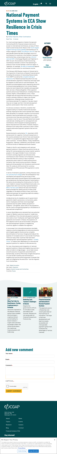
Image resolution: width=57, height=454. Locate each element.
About (8, 418)
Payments (15, 267)
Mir (26, 133)
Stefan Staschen (13, 37)
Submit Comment (13, 391)
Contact (21, 428)
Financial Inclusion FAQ (13, 431)
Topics (8, 421)
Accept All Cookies (33, 451)
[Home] (10, 3)
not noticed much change (14, 174)
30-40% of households (27, 66)
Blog (7, 428)
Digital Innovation (14, 265)
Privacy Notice (21, 448)
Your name (9, 353)
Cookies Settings (22, 451)
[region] (28, 445)
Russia (14, 271)
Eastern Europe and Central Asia (19, 269)
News (20, 418)
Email (7, 359)
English (35, 4)
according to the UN (28, 51)
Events (21, 421)
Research (9, 425)
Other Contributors (25, 37)
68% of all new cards (12, 187)
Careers (21, 425)
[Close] (54, 439)
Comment (9, 365)
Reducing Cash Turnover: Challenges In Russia (29, 301)
